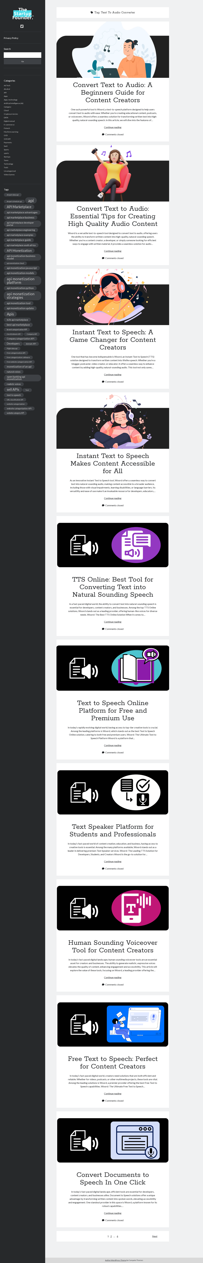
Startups (7, 157)
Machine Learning (11, 132)
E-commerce (9, 125)
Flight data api (12, 348)
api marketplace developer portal (20, 223)
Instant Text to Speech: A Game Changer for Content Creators (112, 297)
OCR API (7, 139)
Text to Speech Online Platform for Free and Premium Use (112, 668)
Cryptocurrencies (11, 114)
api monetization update (20, 308)
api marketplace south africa (21, 245)
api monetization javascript (22, 268)
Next (154, 1236)
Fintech (7, 128)
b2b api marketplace (17, 319)
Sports (6, 150)
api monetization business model (21, 257)
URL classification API (15, 400)
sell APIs (13, 389)
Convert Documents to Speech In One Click (112, 1139)
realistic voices (14, 384)
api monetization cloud (15, 263)
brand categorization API (17, 329)
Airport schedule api (14, 201)
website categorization (16, 404)
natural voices (14, 371)
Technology (8, 164)
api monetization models (20, 273)
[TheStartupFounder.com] (22, 18)
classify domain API (14, 334)
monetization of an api (19, 366)
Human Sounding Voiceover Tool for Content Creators (112, 907)
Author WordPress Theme (115, 1260)
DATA (6, 117)
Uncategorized (10, 171)
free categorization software (18, 357)
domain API (31, 344)
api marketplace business (20, 217)
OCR (6, 135)
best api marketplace (18, 324)
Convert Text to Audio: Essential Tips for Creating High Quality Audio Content (112, 173)
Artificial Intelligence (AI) (13, 103)
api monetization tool (18, 303)
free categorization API (16, 353)
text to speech (14, 395)
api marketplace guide (19, 239)
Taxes (6, 160)
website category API (15, 413)
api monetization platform (20, 281)
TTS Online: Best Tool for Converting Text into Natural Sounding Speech (112, 544)
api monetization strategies (20, 296)
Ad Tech (7, 85)
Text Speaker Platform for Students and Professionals (112, 791)
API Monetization (19, 250)
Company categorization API (20, 338)
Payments (8, 142)
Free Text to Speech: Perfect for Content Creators (112, 1023)
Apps (6, 96)
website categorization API (19, 408)
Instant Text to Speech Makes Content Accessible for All (112, 420)
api (31, 200)
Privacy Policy (11, 38)
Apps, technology (10, 100)
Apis (10, 314)
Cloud (6, 110)
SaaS (5, 146)
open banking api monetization (16, 378)
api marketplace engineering (21, 230)
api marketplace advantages (22, 212)
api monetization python (20, 288)
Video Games (9, 174)
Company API (32, 334)
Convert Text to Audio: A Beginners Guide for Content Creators (112, 50)
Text (27, 390)
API (5, 92)
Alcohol (7, 89)
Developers (13, 343)
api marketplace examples (20, 234)
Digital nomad (9, 121)
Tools (6, 167)
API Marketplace (19, 207)
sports (6, 153)
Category (7, 107)
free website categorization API (19, 362)
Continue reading (112, 127)
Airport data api (13, 195)
